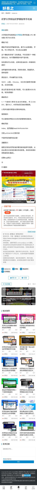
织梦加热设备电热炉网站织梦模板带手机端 (9, 348)
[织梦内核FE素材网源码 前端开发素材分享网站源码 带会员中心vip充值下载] (27, 426)
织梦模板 (19, 35)
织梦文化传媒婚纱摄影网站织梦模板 (9, 327)
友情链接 (32, 473)
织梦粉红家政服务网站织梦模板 (27, 327)
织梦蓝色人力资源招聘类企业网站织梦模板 (9, 369)
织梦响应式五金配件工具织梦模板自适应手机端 (27, 370)
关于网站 (15, 473)
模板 (3, 30)
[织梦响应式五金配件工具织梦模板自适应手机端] (27, 362)
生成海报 (7, 284)
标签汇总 (21, 473)
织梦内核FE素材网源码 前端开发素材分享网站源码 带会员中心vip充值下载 (27, 434)
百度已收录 (32, 232)
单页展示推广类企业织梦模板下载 (27, 348)
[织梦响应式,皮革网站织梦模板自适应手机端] (27, 383)
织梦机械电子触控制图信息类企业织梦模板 (9, 412)
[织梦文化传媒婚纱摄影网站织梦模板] (9, 319)
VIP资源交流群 (18, 475)
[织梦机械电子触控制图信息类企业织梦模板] (9, 405)
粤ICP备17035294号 (29, 472)
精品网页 (25, 269)
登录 (7, 212)
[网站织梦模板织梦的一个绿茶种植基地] (9, 383)
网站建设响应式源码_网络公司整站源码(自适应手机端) (27, 413)
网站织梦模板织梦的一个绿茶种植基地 (9, 391)
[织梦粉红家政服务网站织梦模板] (27, 319)
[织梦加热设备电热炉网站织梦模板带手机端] (9, 340)
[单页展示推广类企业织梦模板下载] (27, 340)
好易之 (3, 23)
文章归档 (26, 473)
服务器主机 (10, 475)
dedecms (21, 23)
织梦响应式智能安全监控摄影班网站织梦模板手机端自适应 (9, 434)
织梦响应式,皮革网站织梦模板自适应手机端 (27, 391)
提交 (18, 462)
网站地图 (3, 475)
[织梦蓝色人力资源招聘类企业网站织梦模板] (9, 362)
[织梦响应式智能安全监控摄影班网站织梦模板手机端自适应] (9, 426)
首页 (2, 13)
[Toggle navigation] (34, 8)
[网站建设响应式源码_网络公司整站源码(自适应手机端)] (27, 405)
